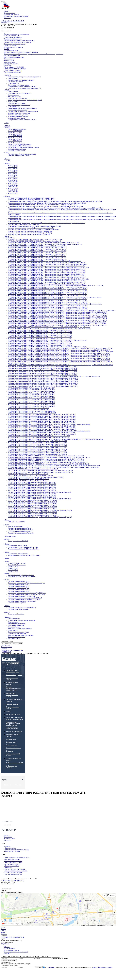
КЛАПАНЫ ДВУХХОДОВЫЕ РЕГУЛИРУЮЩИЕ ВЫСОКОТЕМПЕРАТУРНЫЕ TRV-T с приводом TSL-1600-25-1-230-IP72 (47, 295)
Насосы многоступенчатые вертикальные (21, 80)
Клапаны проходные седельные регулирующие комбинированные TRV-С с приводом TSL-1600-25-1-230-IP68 (42, 368)
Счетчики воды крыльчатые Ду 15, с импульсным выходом (26, 583)
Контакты (7, 18)
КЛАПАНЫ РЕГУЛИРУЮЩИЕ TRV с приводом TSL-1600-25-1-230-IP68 (31, 389)
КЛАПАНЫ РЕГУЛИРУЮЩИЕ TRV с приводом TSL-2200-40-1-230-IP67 (31, 398)
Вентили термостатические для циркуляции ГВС (19, 40)
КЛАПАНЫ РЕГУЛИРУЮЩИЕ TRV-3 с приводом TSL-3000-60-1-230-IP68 (32, 413)
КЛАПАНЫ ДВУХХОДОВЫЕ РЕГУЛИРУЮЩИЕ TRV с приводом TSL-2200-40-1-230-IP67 (37, 256)
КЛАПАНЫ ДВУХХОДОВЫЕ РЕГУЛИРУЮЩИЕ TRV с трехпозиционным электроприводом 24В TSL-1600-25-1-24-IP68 (46, 269)
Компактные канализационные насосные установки (24, 77)
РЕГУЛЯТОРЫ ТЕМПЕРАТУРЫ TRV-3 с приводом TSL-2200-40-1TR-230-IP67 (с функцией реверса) (40, 517)
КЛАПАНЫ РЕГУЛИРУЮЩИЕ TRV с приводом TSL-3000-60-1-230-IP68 (31, 404)
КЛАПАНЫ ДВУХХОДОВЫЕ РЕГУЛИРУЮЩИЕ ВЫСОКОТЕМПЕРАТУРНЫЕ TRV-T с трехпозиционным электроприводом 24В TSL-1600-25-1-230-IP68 (57, 313)
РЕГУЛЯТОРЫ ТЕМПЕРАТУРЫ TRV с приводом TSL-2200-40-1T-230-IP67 (32, 494)
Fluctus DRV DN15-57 (15, 142)
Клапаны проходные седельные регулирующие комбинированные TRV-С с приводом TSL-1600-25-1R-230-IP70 (43, 383)
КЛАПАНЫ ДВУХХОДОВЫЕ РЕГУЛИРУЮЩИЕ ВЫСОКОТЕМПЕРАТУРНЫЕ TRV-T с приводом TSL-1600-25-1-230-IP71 (47, 294)
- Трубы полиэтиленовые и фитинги (15, 871)
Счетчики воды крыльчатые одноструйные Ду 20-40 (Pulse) (26, 594)
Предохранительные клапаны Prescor (19, 528)
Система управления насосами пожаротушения (23, 111)
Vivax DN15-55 (12, 173)
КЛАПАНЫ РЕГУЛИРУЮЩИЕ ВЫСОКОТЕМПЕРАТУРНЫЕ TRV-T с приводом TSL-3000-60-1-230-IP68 (42, 434)
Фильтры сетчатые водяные (16, 637)
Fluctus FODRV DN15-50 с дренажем (19, 146)
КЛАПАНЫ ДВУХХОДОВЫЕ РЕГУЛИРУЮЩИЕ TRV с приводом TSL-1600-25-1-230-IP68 (37, 247)
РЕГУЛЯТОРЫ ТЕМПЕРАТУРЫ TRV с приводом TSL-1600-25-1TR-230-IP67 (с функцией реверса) (39, 492)
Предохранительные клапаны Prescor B (20, 529)
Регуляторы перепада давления (14, 57)
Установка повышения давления (18, 115)
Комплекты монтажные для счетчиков (20, 628)
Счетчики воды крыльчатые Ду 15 (18, 581)
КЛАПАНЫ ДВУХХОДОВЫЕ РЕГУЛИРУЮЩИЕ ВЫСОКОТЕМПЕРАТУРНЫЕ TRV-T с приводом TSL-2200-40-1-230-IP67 (47, 299)
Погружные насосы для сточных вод (19, 105)
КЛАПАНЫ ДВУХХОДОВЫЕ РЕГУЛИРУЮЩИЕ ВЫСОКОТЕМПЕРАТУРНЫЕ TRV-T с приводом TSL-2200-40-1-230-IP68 (47, 300)
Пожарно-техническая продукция (18, 632)
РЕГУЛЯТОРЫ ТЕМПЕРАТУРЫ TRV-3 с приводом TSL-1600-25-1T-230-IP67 (32, 500)
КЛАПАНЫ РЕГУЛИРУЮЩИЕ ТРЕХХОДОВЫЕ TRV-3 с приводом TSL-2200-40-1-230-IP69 (37, 454)
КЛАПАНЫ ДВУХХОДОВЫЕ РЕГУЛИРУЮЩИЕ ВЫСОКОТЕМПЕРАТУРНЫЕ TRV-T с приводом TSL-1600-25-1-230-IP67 (47, 287)
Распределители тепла (11, 50)
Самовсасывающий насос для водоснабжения (22, 108)
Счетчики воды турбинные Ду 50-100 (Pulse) (22, 601)
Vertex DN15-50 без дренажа (17, 149)
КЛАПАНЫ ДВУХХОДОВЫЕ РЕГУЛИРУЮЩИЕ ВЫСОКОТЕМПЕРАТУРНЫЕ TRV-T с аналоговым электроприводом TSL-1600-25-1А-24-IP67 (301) (56, 285)
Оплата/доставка (9, 838)
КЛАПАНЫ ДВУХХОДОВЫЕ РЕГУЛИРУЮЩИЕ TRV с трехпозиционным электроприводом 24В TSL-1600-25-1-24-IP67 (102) (48, 267)
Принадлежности (13, 83)
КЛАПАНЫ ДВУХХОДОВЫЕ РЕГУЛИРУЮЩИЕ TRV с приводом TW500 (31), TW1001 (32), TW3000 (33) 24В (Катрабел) (47, 262)
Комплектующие (13, 95)
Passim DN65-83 (13, 571)
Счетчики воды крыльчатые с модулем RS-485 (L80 (24, 599)
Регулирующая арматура (12, 55)
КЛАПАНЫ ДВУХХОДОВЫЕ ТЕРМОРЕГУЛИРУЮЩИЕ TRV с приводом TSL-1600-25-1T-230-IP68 (40, 332)
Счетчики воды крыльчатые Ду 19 (18, 589)
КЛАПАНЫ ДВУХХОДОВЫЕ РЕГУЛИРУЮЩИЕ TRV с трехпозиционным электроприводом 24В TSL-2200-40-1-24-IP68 (46, 280)
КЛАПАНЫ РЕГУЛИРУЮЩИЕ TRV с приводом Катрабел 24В (28, 409)
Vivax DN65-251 (13, 183)
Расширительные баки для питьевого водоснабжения (21, 52)
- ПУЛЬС (7, 539)
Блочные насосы (13, 91)
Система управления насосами (17, 110)
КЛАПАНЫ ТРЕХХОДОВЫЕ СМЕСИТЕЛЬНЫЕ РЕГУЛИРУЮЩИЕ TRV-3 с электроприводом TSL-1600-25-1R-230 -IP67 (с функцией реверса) (54, 465)
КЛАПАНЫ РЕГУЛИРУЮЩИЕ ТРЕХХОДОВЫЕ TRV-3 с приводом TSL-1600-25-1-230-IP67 (37, 441)
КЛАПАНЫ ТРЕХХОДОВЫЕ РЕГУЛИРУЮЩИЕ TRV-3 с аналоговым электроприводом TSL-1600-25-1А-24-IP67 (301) (46, 456)
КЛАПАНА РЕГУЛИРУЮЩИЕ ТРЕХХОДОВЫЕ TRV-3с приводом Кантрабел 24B (34, 241)
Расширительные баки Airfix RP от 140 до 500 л (23, 547)
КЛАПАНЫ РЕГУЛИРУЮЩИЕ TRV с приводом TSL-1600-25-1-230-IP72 (31, 396)
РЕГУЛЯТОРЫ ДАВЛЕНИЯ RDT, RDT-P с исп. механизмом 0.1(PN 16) (30, 475)
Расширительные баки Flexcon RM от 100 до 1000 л (24, 555)
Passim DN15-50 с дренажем (17, 565)
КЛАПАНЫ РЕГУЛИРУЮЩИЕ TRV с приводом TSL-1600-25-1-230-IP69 (31, 391)
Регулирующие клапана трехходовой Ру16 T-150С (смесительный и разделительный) (34, 226)
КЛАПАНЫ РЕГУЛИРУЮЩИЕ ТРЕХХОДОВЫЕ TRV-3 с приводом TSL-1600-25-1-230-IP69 (37, 444)
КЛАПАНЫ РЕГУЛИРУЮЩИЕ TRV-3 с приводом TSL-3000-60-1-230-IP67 (32, 411)
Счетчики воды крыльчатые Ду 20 (18, 591)
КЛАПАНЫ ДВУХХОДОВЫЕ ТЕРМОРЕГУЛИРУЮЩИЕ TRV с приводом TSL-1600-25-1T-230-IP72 (40, 338)
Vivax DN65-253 (13, 186)
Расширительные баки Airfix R (17, 545)
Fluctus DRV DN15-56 (15, 141)
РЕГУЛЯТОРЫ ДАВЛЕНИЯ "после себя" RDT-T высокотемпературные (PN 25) (33, 469)
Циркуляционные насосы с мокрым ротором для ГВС (25, 88)
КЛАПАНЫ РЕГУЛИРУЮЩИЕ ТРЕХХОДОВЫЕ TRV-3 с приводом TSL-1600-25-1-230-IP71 (37, 447)
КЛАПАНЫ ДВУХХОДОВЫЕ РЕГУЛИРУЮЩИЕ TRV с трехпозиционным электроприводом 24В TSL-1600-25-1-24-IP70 (46, 272)
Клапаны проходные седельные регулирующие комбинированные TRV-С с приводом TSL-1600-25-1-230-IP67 (42, 366)
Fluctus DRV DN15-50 (15, 131)
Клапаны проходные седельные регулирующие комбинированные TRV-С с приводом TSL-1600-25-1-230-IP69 (42, 370)
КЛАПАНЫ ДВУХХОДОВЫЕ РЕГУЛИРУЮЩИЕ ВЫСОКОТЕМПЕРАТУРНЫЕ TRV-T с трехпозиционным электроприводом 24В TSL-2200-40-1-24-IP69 (57, 325)
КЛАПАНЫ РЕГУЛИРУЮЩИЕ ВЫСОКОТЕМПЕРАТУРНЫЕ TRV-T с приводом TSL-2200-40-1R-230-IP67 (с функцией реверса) (49, 431)
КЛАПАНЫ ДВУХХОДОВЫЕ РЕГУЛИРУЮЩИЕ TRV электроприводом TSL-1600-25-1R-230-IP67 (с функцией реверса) (46, 284)
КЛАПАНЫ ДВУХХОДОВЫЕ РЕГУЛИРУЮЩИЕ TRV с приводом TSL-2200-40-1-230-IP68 (37, 257)
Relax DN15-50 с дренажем (16, 521)
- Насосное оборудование (12, 859)
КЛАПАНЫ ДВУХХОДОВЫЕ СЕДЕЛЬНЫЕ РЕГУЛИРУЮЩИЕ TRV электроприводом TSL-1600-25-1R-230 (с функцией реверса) (49, 328)
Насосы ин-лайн (13, 78)
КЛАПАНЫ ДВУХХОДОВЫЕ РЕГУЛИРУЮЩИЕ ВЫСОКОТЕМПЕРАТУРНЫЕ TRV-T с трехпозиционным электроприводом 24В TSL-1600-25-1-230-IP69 (57, 315)
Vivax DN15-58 (12, 178)
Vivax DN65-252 (13, 185)
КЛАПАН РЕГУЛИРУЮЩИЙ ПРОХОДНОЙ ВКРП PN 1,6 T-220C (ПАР (31, 198)
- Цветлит (7, 617)
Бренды (6, 835)
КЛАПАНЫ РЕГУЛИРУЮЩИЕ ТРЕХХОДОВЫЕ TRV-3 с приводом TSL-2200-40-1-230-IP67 (37, 451)
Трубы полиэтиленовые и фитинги (15, 68)
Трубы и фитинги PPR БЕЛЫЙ (14, 67)
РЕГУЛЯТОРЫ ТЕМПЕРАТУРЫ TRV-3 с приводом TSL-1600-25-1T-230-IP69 (32, 503)
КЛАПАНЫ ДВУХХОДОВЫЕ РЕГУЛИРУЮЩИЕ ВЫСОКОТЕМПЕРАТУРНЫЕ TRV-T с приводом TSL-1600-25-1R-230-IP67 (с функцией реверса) (55, 297)
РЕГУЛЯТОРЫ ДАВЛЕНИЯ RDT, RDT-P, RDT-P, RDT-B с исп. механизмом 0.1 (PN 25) (35, 477)
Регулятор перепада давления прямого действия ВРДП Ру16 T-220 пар (30, 231)
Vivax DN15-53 (12, 170)
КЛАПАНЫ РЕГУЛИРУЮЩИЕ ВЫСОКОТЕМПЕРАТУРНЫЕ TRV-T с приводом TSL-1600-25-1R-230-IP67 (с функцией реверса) (49, 424)
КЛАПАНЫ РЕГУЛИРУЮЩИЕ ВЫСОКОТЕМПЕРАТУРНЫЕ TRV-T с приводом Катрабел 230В (39, 436)
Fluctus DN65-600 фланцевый (17, 129)
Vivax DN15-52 (12, 168)
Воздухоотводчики (14, 618)
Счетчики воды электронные (17, 603)
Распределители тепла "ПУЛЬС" (18, 541)
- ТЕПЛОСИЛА (9, 237)
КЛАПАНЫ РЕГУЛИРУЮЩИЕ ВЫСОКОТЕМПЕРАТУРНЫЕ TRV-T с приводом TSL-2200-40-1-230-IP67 (42, 426)
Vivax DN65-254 (13, 188)
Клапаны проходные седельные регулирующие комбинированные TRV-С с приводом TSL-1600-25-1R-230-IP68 (43, 380)
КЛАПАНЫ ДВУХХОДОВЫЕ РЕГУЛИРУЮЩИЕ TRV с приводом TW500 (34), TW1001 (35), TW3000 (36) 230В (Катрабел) (47, 264)
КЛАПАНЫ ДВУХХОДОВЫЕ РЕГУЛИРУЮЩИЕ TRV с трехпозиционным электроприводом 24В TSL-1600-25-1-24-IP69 (46, 271)
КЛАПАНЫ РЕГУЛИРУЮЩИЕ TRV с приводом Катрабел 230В (28, 408)
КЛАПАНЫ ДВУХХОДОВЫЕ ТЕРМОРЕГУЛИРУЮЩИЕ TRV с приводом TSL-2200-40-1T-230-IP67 (40, 342)
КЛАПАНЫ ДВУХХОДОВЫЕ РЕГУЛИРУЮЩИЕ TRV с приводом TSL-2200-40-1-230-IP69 (37, 259)
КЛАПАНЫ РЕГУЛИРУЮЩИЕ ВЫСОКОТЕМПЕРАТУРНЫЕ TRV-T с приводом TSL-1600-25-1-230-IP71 (42, 421)
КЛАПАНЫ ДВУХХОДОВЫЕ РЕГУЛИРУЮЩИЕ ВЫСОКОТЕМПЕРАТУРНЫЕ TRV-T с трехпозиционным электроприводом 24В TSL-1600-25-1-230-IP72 (57, 320)
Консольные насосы (14, 96)
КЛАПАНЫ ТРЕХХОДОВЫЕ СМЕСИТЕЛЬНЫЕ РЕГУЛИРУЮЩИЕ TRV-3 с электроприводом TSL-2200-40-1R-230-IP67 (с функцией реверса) (53, 467)
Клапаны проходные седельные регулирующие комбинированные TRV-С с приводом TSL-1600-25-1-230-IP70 (42, 371)
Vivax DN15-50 (12, 165)
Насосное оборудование (11, 35)
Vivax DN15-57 (12, 177)
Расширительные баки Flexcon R (18, 554)
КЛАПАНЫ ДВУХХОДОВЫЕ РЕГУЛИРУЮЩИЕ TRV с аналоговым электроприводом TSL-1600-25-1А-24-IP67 (43, 242)
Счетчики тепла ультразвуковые (18, 609)
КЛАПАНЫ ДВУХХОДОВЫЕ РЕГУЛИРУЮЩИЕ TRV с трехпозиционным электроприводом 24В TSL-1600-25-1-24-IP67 (46, 266)
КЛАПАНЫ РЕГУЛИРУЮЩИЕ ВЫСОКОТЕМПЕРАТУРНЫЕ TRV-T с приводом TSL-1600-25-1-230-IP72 (42, 422)
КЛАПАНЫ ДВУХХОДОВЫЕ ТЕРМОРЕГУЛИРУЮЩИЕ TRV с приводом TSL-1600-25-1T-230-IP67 (40, 330)
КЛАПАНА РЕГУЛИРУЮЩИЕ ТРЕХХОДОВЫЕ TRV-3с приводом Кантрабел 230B (35, 239)
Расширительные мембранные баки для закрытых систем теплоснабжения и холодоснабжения (33, 54)
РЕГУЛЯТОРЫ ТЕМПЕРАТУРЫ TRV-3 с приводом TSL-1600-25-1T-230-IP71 (32, 507)
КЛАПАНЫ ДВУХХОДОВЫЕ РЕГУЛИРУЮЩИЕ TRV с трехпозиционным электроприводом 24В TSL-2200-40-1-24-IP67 (46, 277)
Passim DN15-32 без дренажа (17, 563)
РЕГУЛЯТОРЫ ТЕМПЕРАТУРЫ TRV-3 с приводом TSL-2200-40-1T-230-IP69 (32, 515)
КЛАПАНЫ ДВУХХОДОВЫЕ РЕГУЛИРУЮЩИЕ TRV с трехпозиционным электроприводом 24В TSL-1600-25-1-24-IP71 (46, 274)
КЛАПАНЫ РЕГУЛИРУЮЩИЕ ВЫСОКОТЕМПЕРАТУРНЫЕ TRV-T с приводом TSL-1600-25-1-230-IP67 (42, 414)
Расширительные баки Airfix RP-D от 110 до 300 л (23, 549)
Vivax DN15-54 (12, 172)
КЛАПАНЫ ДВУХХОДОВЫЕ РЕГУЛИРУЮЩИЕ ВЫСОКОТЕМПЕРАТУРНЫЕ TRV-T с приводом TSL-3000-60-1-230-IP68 (47, 307)
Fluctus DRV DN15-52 (15, 134)
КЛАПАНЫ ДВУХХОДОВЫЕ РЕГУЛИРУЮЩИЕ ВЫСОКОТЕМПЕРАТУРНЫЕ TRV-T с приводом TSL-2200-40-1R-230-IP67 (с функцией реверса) (55, 304)
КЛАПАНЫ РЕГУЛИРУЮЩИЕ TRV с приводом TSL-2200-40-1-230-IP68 (31, 399)
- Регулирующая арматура (12, 864)
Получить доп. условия (11, 14)
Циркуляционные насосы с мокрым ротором (22, 86)
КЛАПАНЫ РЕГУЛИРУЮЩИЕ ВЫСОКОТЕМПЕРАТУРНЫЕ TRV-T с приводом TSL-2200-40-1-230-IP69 (42, 429)
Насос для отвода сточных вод (17, 98)
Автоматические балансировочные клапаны (22, 154)
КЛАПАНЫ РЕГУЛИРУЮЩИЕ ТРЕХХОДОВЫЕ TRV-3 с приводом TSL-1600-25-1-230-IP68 (37, 442)
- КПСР (6, 236)
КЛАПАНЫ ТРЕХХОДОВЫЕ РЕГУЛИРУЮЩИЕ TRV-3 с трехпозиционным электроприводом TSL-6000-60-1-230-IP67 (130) (47, 462)
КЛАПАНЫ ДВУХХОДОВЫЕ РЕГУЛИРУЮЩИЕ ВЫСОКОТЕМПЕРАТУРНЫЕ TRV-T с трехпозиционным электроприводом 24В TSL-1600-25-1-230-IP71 (57, 318)
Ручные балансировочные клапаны (19, 155)
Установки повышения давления (18, 116)
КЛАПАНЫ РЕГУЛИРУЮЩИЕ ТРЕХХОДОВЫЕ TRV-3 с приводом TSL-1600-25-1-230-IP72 (37, 449)
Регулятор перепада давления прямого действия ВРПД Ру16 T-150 (29, 234)
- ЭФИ (6, 123)
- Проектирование (10, 848)
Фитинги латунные (14, 638)
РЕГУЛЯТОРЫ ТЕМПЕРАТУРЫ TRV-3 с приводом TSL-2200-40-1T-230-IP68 (32, 513)
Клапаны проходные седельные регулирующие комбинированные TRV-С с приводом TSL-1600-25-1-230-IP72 (42, 375)
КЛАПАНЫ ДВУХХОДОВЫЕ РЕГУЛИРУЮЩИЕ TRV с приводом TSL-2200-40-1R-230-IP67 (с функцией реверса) (44, 261)
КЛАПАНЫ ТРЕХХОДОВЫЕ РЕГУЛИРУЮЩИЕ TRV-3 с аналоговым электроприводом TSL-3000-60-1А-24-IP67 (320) (46, 460)
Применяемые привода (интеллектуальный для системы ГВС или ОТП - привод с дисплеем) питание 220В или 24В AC (45, 206)
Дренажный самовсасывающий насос (20, 93)
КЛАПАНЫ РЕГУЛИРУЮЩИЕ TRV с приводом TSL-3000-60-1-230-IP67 (31, 403)
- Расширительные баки (11, 866)
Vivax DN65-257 (13, 193)
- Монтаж (7, 846)
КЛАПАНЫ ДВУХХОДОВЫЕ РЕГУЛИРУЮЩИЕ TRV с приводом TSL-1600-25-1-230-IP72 (37, 254)
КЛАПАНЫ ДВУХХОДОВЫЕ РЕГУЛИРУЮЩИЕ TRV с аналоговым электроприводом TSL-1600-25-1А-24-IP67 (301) (45, 244)
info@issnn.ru (5, 22)
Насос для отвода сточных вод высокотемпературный (25, 100)
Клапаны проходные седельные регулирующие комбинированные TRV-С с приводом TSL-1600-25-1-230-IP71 (42, 373)
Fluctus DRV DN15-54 (15, 137)
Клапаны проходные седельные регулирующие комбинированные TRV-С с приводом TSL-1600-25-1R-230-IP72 (43, 386)
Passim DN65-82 (13, 570)
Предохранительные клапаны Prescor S (20, 531)
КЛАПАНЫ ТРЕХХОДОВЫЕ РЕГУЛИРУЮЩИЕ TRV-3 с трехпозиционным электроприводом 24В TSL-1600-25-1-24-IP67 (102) (48, 457)
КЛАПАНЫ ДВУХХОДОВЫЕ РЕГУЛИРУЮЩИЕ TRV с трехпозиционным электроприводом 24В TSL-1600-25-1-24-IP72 (46, 275)
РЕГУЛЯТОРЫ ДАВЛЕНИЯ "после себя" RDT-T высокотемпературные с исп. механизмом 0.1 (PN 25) (40, 472)
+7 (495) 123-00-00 (6, 937)
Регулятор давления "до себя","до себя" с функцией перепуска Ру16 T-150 (31, 228)
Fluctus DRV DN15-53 (15, 136)
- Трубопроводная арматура (13, 874)
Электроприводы (9, 62)
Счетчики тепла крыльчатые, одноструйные (22, 607)
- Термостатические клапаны (13, 861)
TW (9, 160)
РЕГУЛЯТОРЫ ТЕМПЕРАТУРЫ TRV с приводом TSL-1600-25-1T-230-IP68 (32, 484)
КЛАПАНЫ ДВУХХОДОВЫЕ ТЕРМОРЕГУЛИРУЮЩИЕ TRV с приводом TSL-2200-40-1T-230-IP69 (40, 345)
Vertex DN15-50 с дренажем (16, 150)
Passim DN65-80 (13, 566)
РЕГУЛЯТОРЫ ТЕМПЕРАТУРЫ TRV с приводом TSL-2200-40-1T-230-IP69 (32, 497)
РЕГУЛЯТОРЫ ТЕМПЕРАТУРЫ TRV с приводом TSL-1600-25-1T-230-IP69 (32, 485)
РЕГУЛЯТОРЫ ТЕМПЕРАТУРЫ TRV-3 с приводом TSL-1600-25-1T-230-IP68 (32, 502)
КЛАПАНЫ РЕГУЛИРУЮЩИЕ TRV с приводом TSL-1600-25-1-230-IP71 (31, 394)
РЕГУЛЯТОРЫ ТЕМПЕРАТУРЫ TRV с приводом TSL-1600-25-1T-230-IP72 (32, 490)
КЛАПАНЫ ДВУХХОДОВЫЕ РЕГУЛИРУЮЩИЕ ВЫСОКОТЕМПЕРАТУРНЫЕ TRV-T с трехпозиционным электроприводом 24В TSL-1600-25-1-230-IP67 (57, 312)
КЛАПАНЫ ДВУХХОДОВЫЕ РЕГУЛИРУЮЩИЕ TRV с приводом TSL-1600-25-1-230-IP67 (37, 246)
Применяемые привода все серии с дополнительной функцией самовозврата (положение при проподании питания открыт (46, 223)
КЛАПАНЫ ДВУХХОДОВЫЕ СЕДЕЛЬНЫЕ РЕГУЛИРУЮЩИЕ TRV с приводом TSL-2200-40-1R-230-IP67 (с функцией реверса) (49, 327)
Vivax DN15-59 (12, 180)
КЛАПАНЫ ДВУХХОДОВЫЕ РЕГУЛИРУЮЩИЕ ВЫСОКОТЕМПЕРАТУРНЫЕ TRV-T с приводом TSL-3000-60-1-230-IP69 (47, 309)
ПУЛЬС (6, 49)
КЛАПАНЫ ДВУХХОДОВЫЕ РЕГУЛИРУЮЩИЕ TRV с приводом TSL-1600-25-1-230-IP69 (37, 249)
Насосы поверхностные (15, 81)
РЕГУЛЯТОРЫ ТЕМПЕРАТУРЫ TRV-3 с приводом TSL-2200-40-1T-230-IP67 (32, 512)
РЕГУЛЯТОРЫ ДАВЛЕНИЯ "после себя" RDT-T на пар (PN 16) (28, 474)
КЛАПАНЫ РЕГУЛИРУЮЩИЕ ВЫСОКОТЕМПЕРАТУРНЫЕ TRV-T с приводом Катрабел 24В (38, 437)
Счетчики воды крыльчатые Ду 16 (18, 584)
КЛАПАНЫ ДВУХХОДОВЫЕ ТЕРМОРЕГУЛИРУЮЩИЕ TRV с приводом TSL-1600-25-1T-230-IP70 (40, 335)
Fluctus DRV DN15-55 (15, 139)
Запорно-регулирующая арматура (14, 44)
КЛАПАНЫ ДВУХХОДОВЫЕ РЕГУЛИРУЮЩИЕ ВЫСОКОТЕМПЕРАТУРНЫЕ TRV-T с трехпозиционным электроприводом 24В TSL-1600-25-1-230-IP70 (57, 317)
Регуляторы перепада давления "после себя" (22, 576)
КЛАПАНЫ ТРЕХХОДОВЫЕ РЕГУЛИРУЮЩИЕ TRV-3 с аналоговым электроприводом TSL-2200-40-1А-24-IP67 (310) (46, 459)
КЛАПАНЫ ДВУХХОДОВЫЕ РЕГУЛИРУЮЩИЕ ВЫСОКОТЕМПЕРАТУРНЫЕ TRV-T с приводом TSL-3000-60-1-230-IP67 (47, 305)
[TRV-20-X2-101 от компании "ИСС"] (15, 810)
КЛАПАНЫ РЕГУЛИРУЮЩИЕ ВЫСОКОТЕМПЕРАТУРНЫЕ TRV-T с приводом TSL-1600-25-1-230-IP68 (42, 416)
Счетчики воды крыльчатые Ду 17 (18, 586)
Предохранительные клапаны (13, 47)
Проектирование (9, 13)
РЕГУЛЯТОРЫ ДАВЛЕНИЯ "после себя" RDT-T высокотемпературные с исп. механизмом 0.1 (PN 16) (40, 470)
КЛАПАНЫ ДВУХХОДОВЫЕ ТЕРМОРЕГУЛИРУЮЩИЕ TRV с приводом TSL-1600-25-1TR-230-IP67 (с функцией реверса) (47, 340)
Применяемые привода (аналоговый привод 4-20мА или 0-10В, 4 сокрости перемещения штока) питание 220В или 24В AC (47, 203)
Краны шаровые (13, 630)
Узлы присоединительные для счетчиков (20, 635)
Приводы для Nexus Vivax (16, 614)
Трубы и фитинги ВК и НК (12, 70)
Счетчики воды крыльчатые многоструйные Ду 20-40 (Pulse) (27, 593)
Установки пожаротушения (16, 118)
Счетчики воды (9, 59)
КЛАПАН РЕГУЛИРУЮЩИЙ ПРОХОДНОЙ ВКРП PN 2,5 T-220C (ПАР (31, 199)
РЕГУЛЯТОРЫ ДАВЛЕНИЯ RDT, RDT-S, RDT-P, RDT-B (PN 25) (28, 479)
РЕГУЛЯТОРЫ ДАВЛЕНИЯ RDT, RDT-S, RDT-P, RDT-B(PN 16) (28, 480)
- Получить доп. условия (12, 851)
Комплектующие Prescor (15, 526)
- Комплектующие (10, 536)
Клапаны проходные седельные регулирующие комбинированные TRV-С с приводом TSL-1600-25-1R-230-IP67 (43, 378)
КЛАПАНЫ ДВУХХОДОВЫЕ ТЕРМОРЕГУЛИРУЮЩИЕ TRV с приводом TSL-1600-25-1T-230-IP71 (40, 337)
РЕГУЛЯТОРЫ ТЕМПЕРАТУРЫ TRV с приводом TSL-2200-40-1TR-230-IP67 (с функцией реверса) (39, 498)
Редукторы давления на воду (17, 633)
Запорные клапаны (10, 45)
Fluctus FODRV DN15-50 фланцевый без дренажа (23, 147)
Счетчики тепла (9, 60)
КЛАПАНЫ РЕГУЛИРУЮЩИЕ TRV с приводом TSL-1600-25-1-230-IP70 (31, 393)
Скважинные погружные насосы (18, 85)
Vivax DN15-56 (12, 175)
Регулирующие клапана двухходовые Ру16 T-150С (23, 224)
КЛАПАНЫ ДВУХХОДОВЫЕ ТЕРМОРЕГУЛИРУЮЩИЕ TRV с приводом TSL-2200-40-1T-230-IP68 (40, 343)
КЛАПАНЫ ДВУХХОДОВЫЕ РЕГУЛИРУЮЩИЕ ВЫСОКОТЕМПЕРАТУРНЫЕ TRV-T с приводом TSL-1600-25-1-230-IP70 (47, 292)
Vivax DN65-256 (13, 191)
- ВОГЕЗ (7, 196)
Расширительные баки (11, 64)
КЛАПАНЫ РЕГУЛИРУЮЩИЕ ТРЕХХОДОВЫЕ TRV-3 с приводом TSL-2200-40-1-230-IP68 (37, 452)
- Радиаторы (8, 867)
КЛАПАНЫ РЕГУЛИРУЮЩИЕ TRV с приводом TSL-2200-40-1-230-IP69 (31, 401)
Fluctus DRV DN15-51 (15, 132)
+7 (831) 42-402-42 (6, 21)
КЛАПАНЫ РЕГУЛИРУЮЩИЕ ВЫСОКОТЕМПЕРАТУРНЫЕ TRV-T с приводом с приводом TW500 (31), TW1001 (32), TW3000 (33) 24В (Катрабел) (55, 439)
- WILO (6, 90)
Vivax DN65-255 (13, 190)
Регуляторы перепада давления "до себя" (21, 575)
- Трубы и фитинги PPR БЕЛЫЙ (14, 869)
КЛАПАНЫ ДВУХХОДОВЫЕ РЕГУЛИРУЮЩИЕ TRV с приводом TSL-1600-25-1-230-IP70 (37, 251)
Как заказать (8, 837)
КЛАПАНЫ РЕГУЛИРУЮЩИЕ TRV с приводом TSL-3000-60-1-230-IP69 (31, 406)
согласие (52, 967)
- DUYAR (7, 126)
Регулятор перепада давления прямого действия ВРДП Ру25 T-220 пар (30, 233)
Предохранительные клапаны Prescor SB (20, 533)
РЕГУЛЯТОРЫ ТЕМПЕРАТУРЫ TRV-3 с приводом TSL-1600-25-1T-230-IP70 (32, 505)
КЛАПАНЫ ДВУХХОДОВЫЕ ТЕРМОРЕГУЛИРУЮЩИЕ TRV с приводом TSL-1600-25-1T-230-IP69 (40, 333)
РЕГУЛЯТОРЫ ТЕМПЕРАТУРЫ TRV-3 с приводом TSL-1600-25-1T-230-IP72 (32, 508)
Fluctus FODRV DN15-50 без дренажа (19, 144)
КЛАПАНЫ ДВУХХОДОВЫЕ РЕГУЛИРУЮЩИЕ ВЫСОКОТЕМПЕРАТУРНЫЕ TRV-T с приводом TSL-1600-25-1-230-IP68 (47, 289)
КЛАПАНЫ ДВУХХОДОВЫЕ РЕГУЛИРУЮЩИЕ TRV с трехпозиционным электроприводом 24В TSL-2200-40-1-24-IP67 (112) (48, 279)
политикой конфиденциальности (102, 967)
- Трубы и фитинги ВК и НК (13, 872)
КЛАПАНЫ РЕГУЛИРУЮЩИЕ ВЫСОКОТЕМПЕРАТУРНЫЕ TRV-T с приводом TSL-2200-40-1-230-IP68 (42, 427)
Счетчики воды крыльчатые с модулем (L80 (21, 596)
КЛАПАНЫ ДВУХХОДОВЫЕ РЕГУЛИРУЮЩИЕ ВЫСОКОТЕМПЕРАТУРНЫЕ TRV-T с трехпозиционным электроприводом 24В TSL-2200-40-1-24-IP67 (57, 322)
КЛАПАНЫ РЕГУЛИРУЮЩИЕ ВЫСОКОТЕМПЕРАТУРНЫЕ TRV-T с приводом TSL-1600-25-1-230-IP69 (42, 418)
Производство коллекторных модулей (16, 16)
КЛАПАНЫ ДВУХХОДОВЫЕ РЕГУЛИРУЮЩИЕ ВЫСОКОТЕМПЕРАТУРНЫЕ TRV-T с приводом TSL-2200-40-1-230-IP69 (47, 302)
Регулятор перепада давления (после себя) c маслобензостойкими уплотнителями (33, 229)
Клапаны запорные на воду (16, 623)
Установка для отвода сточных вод (19, 113)
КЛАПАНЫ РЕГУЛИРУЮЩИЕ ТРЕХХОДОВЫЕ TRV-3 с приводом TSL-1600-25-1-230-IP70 (37, 446)
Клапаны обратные (14, 627)
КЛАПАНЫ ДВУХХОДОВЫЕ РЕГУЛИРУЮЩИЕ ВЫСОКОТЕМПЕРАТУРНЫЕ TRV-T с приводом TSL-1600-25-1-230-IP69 (47, 290)
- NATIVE (7, 75)
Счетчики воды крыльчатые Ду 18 (18, 588)
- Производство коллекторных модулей (16, 849)
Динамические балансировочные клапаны (17, 42)
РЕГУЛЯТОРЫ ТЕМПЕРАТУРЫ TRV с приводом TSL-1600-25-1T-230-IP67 (32, 482)
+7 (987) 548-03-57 (18, 21)
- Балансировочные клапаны (13, 862)
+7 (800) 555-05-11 (18, 937)
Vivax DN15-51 (12, 167)
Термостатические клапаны (13, 37)
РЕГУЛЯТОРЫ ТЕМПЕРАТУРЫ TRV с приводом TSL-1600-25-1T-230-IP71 (32, 489)
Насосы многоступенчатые (16, 103)
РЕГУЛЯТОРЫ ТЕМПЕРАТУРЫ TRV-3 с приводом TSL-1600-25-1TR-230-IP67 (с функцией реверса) (40, 510)
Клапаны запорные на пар (16, 625)
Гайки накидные (13, 622)
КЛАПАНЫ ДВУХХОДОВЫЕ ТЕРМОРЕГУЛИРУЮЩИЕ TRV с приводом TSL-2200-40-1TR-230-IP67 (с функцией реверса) (47, 347)
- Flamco (7, 127)
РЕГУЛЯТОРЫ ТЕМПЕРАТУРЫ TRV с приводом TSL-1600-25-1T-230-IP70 (32, 487)
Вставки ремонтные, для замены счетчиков (21, 620)
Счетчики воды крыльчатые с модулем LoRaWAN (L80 (25, 598)
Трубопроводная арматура (12, 72)
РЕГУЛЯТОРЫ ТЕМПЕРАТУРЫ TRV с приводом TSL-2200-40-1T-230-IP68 (32, 495)
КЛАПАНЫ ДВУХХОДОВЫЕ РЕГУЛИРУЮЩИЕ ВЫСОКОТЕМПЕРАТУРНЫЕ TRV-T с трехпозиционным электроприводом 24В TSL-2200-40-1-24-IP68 (57, 323)
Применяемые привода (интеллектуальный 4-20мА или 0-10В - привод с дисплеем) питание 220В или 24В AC (43, 204)
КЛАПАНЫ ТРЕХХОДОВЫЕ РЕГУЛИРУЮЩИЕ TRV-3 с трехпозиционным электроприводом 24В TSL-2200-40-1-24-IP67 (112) (48, 464)
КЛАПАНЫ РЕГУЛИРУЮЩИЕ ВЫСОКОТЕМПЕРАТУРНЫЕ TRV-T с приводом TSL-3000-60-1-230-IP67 (42, 432)
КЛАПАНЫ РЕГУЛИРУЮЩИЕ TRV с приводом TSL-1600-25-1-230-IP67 (31, 388)
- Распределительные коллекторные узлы (17, 857)
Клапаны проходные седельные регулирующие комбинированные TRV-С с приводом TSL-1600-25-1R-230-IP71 (43, 384)
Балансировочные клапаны (12, 39)
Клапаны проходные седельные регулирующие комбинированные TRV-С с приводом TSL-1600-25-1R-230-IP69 (43, 381)
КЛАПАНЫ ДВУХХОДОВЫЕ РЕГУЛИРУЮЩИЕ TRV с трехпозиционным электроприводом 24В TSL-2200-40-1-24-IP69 (46, 282)
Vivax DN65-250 (13, 182)
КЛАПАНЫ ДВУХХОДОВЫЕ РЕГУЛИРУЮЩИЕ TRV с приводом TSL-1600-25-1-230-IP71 (37, 252)
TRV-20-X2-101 (7, 821)
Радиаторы (7, 65)
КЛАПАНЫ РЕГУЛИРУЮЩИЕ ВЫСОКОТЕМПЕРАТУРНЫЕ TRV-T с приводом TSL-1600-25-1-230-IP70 (42, 419)
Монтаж (7, 11)
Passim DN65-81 (13, 568)
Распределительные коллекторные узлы (16, 34)
